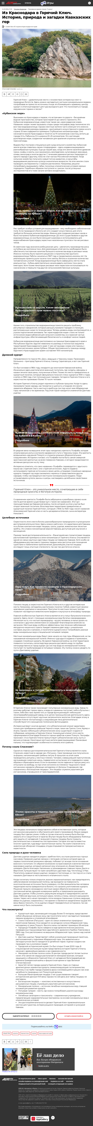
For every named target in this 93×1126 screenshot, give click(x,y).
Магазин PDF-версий (65, 1079)
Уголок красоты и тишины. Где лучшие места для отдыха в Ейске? (51, 813)
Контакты (69, 1081)
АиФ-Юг (20, 89)
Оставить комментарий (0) (73, 1016)
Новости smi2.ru (9, 1071)
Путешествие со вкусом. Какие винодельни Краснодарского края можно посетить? (42, 309)
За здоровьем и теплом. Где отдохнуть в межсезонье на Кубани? (49, 691)
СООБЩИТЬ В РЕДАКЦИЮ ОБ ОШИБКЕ (60, 1084)
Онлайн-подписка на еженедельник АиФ (33, 1081)
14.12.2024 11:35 (7, 9)
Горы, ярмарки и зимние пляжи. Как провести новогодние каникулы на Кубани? (51, 212)
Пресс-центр (42, 1079)
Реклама (52, 1079)
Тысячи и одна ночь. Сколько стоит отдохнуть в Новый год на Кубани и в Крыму (51, 434)
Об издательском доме (26, 1079)
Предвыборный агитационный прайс (31, 1084)
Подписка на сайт (57, 1081)
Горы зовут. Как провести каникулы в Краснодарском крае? (48, 588)
